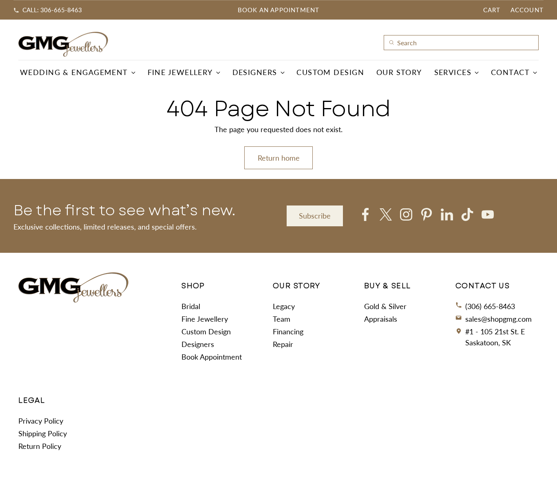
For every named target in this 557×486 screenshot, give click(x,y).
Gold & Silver (385, 306)
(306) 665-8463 (490, 306)
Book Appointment (211, 356)
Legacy (284, 306)
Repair (283, 344)
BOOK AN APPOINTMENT (279, 9)
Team (281, 318)
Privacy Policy (40, 420)
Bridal (190, 306)
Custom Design (206, 331)
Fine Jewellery (204, 318)
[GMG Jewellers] (63, 44)
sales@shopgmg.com (498, 318)
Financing (288, 331)
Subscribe (315, 215)
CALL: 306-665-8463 (52, 9)
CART (492, 9)
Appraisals (380, 318)
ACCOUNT (527, 9)
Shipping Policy (42, 433)
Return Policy (39, 446)
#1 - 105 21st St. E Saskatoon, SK (495, 337)
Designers (197, 344)
